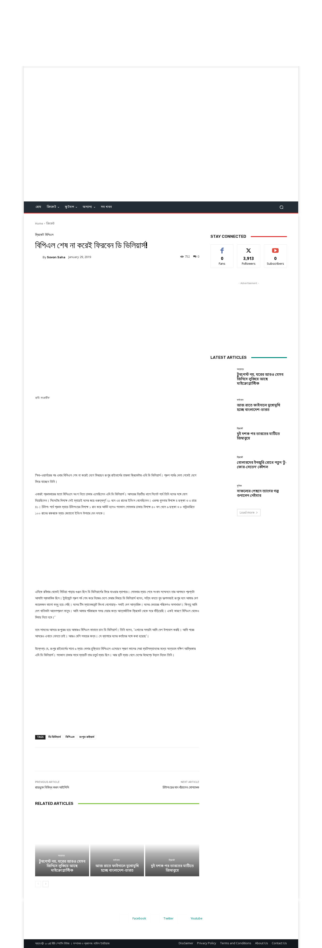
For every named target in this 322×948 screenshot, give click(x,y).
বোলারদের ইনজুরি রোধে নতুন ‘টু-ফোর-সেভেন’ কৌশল (262, 465)
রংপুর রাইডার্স (86, 737)
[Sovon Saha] (39, 257)
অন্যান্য (61, 855)
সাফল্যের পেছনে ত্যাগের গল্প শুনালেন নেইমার (258, 493)
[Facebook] (124, 918)
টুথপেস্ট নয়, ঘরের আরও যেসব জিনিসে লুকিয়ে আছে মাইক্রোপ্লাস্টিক (62, 866)
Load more (247, 512)
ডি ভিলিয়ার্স (54, 737)
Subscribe (275, 248)
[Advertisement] (141, 33)
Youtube (196, 919)
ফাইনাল (116, 860)
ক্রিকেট (50, 224)
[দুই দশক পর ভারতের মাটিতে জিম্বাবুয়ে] (172, 843)
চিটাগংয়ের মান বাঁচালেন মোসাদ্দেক (181, 787)
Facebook (139, 919)
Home (39, 224)
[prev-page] (38, 884)
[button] (281, 207)
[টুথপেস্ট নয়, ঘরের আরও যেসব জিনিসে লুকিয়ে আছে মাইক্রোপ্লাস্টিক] (62, 843)
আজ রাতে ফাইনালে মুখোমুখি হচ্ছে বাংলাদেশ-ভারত (117, 868)
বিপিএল (49, 235)
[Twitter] (155, 918)
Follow (248, 248)
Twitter (168, 919)
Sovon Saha (56, 257)
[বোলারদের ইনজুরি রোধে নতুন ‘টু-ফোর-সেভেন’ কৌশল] (222, 462)
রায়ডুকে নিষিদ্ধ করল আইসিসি (52, 787)
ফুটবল (239, 485)
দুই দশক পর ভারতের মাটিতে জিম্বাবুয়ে (172, 868)
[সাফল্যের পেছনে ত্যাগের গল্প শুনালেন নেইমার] (222, 491)
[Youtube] (182, 918)
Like (222, 248)
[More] (131, 273)
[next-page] (46, 884)
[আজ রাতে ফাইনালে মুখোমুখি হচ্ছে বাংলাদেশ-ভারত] (117, 843)
